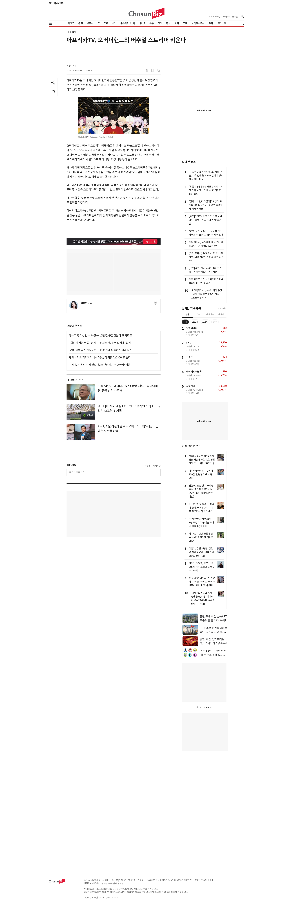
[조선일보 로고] (56, 3)
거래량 (221, 314)
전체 (185, 322)
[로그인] (242, 16)
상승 (188, 314)
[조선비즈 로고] (146, 13)
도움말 (148, 465)
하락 (199, 314)
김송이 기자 (71, 66)
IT (68, 32)
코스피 (195, 322)
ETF (215, 322)
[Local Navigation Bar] (50, 23)
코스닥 (205, 322)
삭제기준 (157, 465)
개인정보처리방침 (91, 883)
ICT (74, 32)
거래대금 (210, 314)
